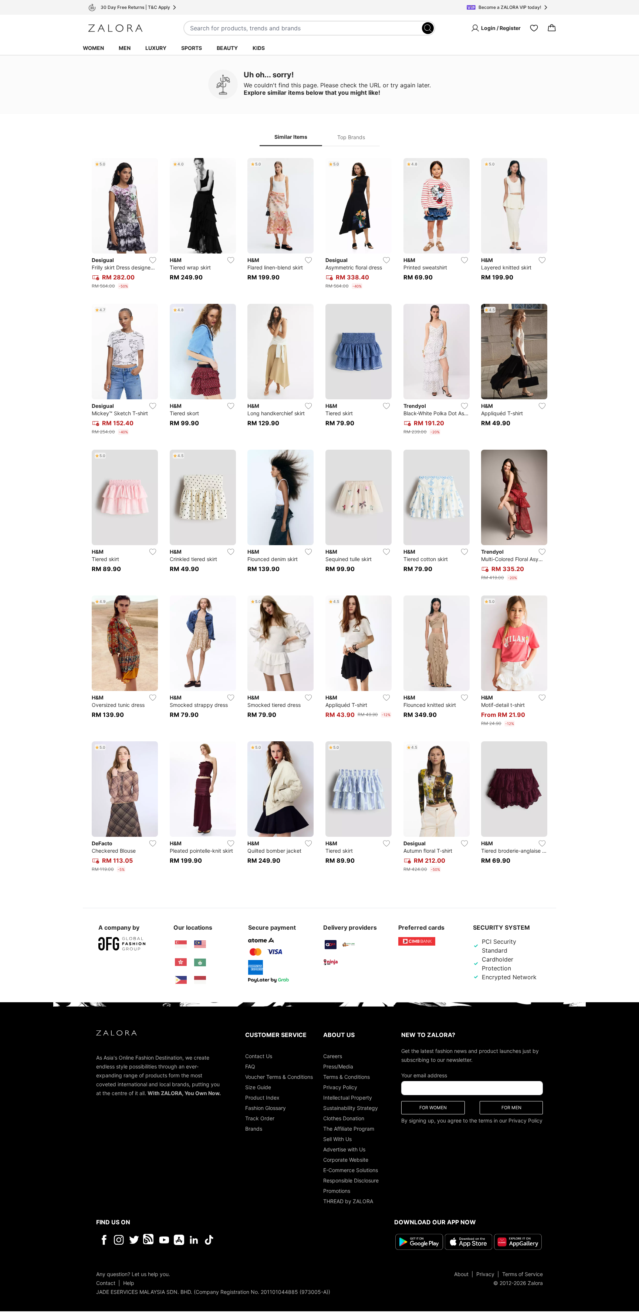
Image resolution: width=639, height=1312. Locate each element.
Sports (191, 48)
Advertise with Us (344, 1149)
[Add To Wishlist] (153, 260)
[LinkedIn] (194, 1239)
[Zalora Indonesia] (200, 980)
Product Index (262, 1097)
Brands (253, 1128)
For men (511, 1107)
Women (93, 48)
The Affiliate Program (348, 1128)
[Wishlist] (534, 28)
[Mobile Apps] (179, 1239)
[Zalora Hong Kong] (180, 962)
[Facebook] (103, 1239)
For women (433, 1107)
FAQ (250, 1066)
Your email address (424, 1075)
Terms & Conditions (346, 1077)
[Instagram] (118, 1239)
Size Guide (258, 1087)
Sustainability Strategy (350, 1108)
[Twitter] (134, 1239)
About (461, 1274)
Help (128, 1283)
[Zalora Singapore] (180, 944)
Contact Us (258, 1056)
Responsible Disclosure (351, 1180)
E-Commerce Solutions (350, 1170)
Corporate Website (345, 1160)
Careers (332, 1056)
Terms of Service (522, 1274)
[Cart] (551, 28)
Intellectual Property (347, 1097)
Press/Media (338, 1066)
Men (125, 48)
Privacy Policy (340, 1087)
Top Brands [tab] (351, 137)
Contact (105, 1283)
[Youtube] (164, 1239)
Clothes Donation (343, 1118)
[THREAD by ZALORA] (149, 1239)
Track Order (259, 1118)
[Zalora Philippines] (180, 980)
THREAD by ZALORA (348, 1201)
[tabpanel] (319, 516)
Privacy (485, 1274)
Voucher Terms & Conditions (279, 1077)
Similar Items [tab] (290, 137)
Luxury (155, 48)
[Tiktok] (257, 1239)
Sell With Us (337, 1139)
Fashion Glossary (265, 1108)
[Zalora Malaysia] (200, 944)
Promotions (336, 1191)
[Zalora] (115, 28)
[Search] (428, 28)
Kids (259, 48)
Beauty (227, 48)
